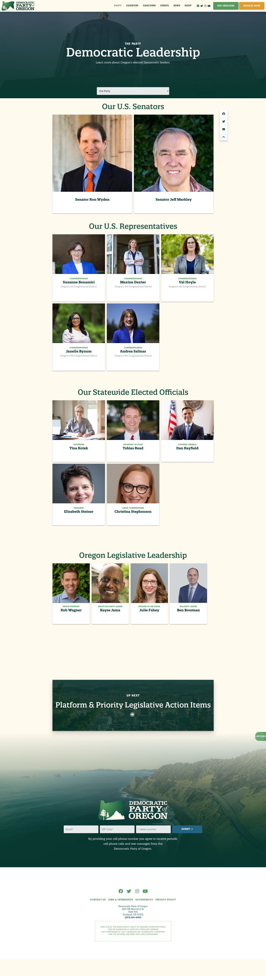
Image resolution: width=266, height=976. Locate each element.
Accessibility (144, 900)
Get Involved (225, 6)
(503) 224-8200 (133, 917)
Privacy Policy (165, 900)
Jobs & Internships (120, 900)
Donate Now (252, 6)
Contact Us (98, 900)
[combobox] (139, 829)
